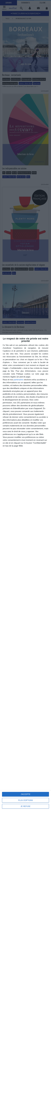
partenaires (18, 380)
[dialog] (25, 725)
